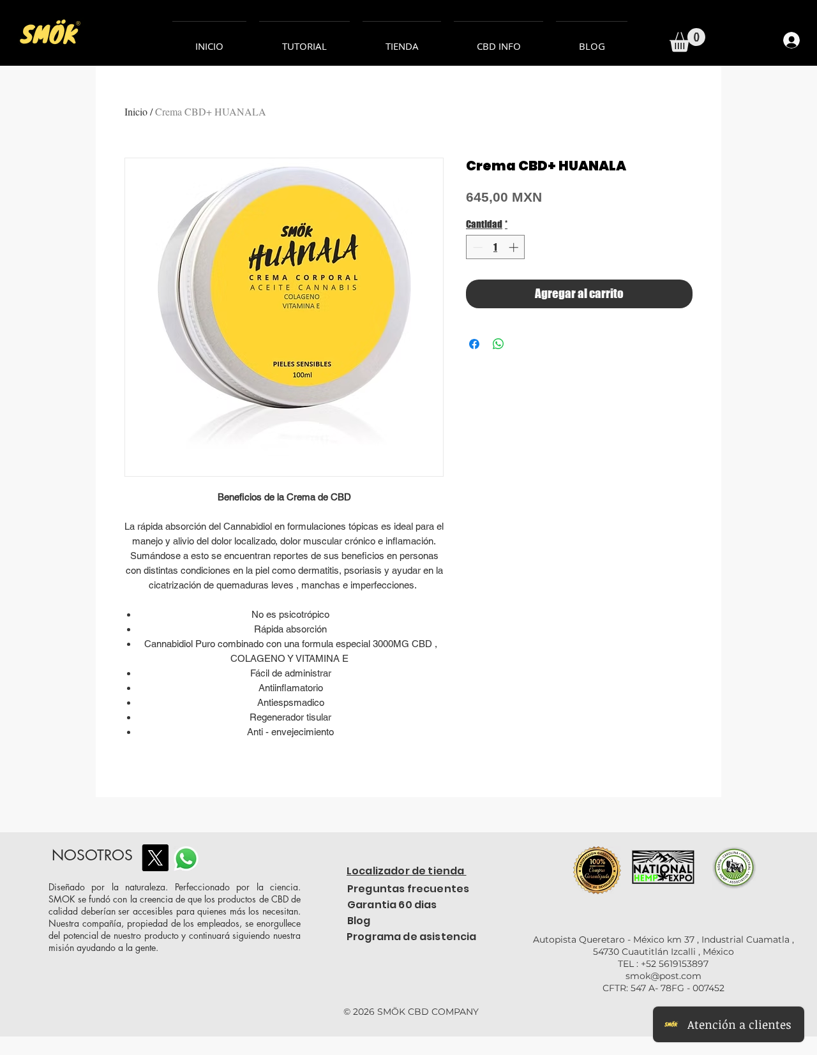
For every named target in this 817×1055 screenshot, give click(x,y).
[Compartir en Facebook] (474, 344)
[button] (687, 40)
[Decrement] (476, 247)
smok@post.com (663, 976)
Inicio (135, 111)
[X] (155, 857)
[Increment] (514, 247)
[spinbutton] (495, 247)
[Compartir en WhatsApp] (498, 344)
